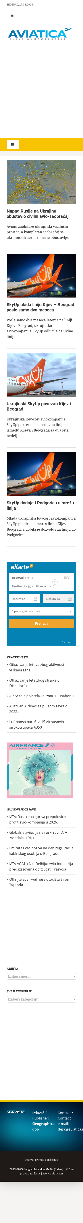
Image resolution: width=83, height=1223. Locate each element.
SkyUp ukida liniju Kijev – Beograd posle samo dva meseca (40, 307)
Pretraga (41, 623)
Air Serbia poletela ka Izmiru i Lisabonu (41, 695)
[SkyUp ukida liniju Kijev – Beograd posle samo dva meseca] (41, 276)
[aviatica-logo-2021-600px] (40, 28)
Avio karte (68, 642)
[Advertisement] (41, 90)
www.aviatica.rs (53, 1173)
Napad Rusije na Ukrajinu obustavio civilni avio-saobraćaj (38, 213)
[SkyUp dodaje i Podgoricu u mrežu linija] (41, 474)
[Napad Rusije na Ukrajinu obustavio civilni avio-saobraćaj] (41, 182)
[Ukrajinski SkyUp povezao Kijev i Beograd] (41, 375)
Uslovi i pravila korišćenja (41, 1160)
